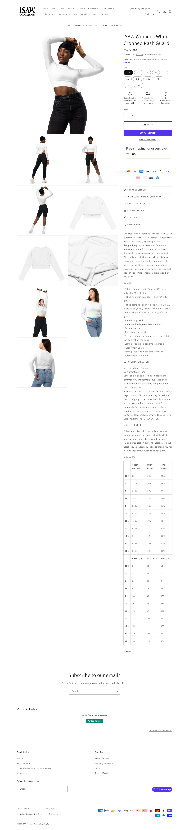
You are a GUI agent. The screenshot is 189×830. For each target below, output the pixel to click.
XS (138, 72)
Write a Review (94, 720)
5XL (128, 85)
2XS (128, 72)
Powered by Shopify (41, 824)
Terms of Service (102, 773)
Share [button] (128, 651)
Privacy (98, 768)
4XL (158, 79)
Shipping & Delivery (104, 763)
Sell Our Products (24, 763)
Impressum (22, 773)
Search (20, 758)
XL (128, 79)
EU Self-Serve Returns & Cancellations (34, 768)
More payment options (147, 140)
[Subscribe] (117, 691)
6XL (138, 85)
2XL (137, 79)
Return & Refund (102, 758)
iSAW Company (28, 824)
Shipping (139, 54)
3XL (148, 79)
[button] (82, 8)
